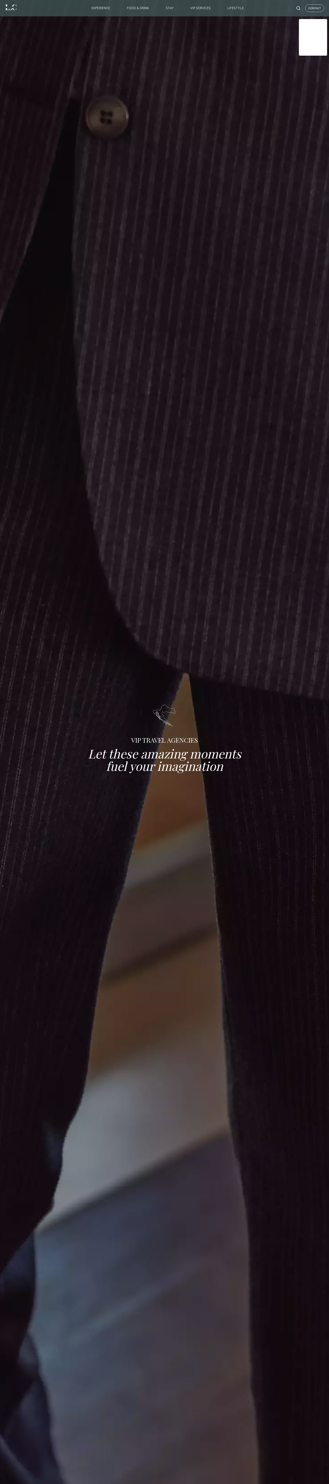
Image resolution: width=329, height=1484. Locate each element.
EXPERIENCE (100, 8)
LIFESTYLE (235, 8)
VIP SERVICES (200, 8)
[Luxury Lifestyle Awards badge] (313, 37)
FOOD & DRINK (138, 8)
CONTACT (314, 8)
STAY (170, 8)
